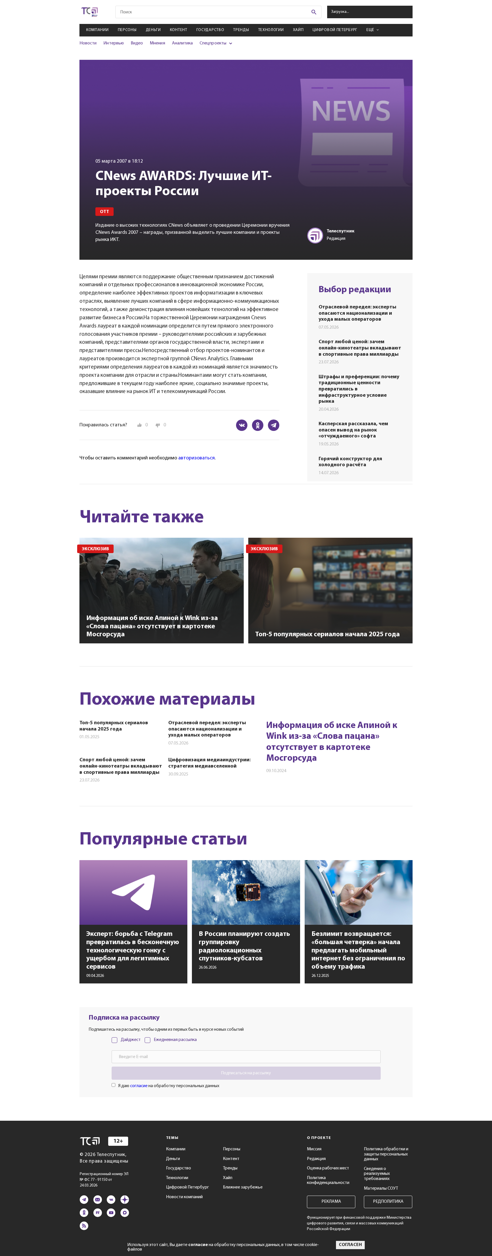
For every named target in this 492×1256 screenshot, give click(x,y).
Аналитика (182, 43)
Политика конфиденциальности (328, 1180)
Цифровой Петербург (335, 30)
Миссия (314, 1149)
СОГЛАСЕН (350, 1245)
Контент (178, 30)
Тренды (241, 30)
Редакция (316, 1159)
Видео (137, 43)
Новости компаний (184, 1197)
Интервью (113, 43)
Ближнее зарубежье (243, 1187)
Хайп (298, 30)
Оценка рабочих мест (328, 1168)
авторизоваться (196, 458)
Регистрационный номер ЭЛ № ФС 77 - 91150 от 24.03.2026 (104, 1180)
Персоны (127, 30)
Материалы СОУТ (381, 1188)
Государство (210, 30)
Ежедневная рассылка (175, 1040)
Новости (88, 43)
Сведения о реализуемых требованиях (377, 1174)
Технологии (271, 30)
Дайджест (131, 1040)
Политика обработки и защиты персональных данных (386, 1154)
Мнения (157, 43)
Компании (97, 30)
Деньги (153, 30)
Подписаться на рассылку (246, 1073)
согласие (138, 1086)
